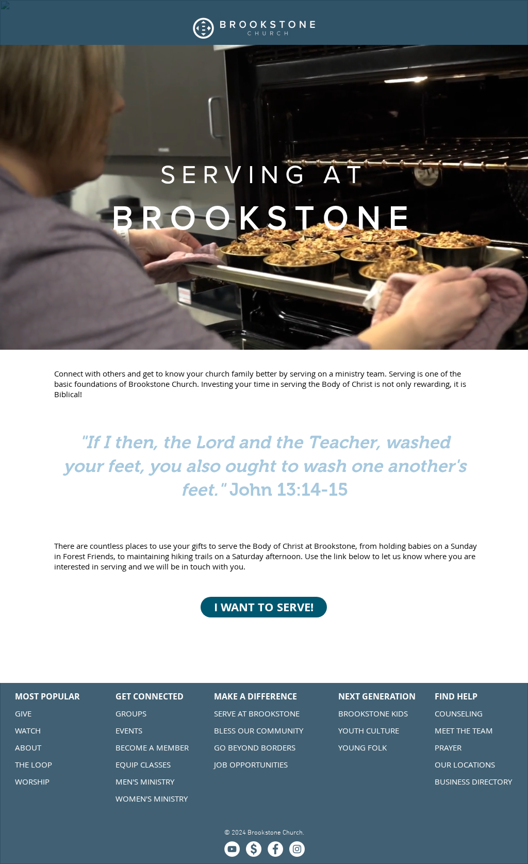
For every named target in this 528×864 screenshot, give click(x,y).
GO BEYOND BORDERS (254, 747)
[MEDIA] (232, 849)
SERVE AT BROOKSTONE (257, 713)
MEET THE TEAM (464, 730)
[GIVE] (253, 849)
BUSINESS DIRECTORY (473, 781)
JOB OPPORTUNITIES (251, 764)
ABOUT (28, 747)
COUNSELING (459, 713)
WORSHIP (32, 781)
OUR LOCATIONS (466, 764)
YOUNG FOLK (362, 747)
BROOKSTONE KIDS (373, 713)
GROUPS (131, 713)
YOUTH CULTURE (368, 730)
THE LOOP (33, 764)
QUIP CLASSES (145, 764)
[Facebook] (275, 849)
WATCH (28, 730)
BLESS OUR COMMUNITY (258, 730)
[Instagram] (297, 849)
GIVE (23, 713)
